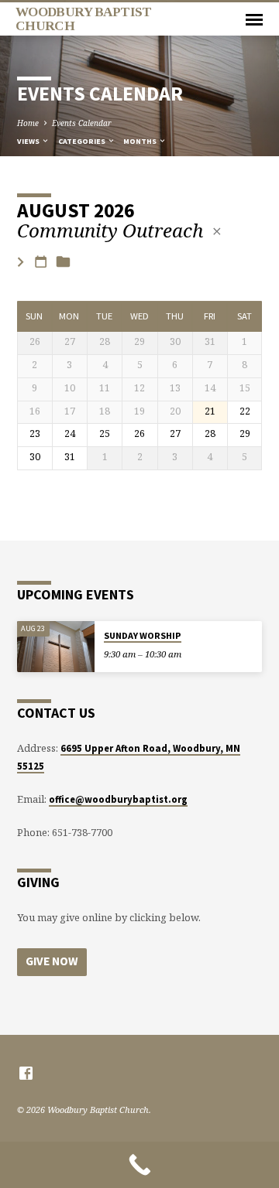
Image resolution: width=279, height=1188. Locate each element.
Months (140, 141)
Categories (82, 141)
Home (28, 123)
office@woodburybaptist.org (118, 799)
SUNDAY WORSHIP (142, 635)
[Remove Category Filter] (217, 231)
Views (29, 141)
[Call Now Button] (139, 1165)
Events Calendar (82, 123)
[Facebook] (26, 1072)
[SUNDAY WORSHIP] (56, 647)
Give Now (52, 961)
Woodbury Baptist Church (84, 18)
